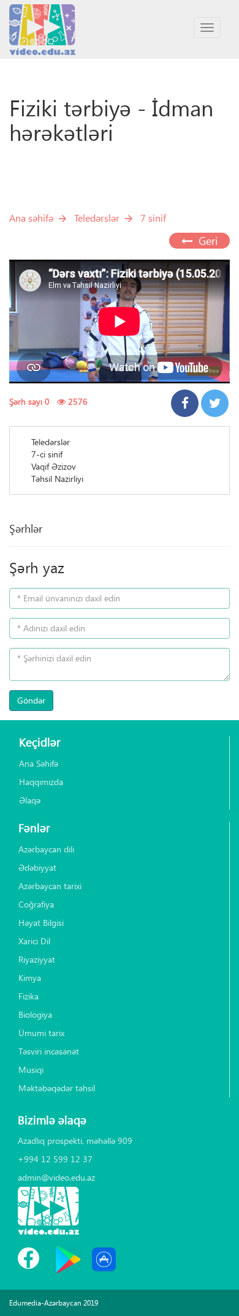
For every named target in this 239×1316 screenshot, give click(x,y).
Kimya (29, 977)
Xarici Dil (34, 941)
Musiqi (31, 1069)
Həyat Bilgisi (41, 922)
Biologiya (35, 1014)
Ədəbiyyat (37, 867)
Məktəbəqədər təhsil (56, 1088)
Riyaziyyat (36, 959)
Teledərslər (97, 217)
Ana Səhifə (38, 763)
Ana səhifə (31, 217)
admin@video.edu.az (56, 1177)
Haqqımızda (41, 782)
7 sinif (153, 217)
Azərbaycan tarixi (50, 886)
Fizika (28, 996)
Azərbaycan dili (46, 849)
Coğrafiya (36, 904)
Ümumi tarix (41, 1033)
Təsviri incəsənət (48, 1051)
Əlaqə (29, 800)
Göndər (31, 700)
